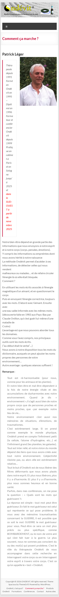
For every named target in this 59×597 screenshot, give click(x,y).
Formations (17, 591)
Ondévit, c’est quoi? (14, 588)
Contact (40, 591)
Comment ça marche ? (34, 588)
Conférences (29, 591)
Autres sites (51, 591)
